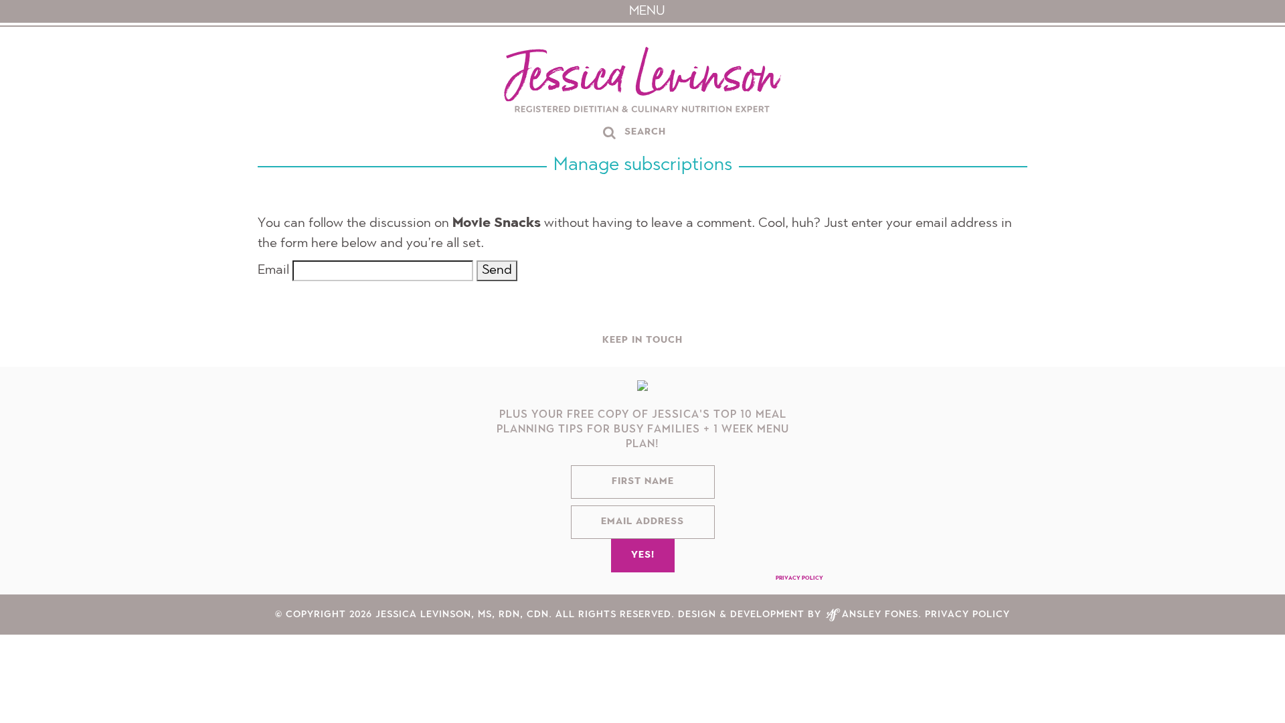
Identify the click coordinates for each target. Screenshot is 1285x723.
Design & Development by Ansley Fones (798, 621)
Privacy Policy (799, 585)
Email (273, 270)
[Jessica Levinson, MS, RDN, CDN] (642, 81)
